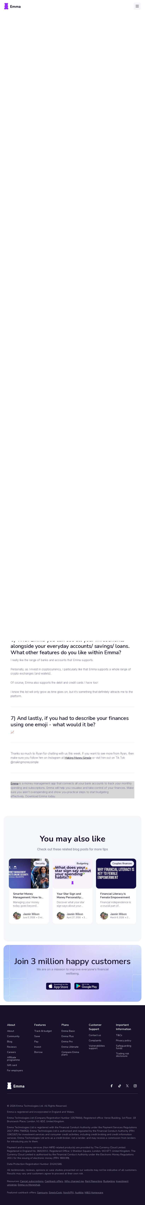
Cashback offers (54, 1181)
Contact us (95, 1035)
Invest (37, 1047)
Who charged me (74, 1181)
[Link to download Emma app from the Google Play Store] (86, 986)
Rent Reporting (93, 1181)
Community (13, 1036)
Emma (14, 783)
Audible (79, 1192)
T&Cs (119, 1035)
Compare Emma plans (70, 1053)
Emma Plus (68, 1036)
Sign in (37, 628)
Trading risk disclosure (122, 1055)
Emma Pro (67, 1041)
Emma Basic (68, 1031)
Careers (11, 1052)
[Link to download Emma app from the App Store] (58, 986)
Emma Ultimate (70, 1047)
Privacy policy (123, 1040)
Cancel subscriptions (32, 1181)
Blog (9, 1041)
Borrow (38, 1052)
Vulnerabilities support (97, 1047)
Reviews (12, 1047)
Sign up (108, 628)
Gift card (12, 1065)
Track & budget (43, 1031)
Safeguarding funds (123, 1047)
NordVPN (68, 1192)
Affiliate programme (13, 1059)
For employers (15, 1070)
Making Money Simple (78, 758)
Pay (36, 1041)
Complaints (95, 1040)
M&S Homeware (94, 1192)
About (10, 1031)
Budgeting (109, 1181)
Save (37, 1036)
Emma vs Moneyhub (29, 1184)
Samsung (42, 1192)
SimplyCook (55, 1192)
